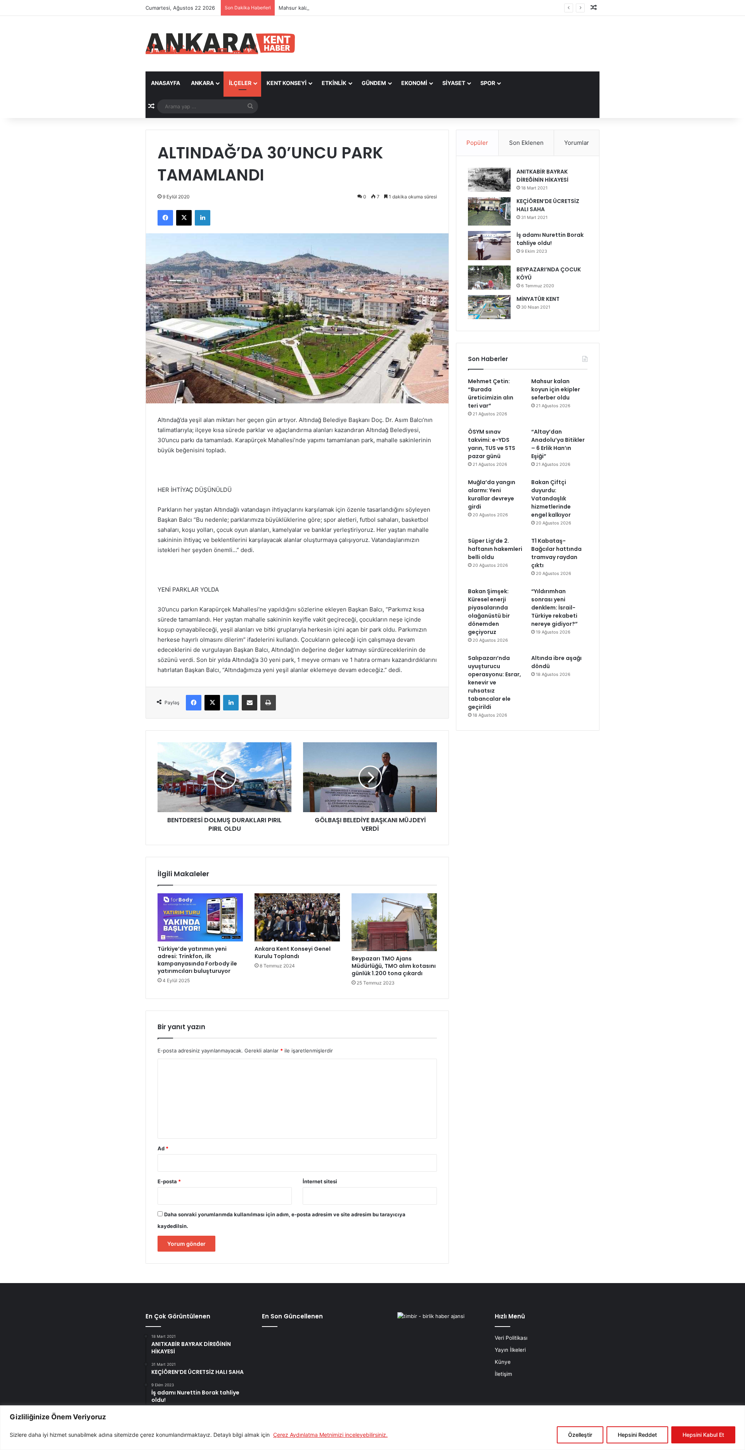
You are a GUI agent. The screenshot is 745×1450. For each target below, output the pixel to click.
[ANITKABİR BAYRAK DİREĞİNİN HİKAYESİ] (489, 180)
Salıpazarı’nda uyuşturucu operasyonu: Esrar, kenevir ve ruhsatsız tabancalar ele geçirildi (494, 682)
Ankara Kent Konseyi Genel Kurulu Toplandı (293, 952)
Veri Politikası (511, 1338)
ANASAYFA (165, 83)
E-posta (169, 1181)
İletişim (503, 1374)
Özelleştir (580, 1434)
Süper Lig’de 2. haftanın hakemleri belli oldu (495, 549)
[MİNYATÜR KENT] (489, 307)
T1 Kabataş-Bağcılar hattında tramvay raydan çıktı (556, 553)
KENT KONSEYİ (287, 83)
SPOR (487, 83)
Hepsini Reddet (637, 1434)
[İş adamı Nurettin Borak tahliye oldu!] (489, 245)
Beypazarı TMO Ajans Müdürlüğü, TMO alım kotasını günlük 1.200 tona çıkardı (394, 966)
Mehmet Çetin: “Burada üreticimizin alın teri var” (490, 393)
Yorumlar (576, 142)
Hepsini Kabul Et (703, 1434)
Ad (163, 1148)
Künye (503, 1362)
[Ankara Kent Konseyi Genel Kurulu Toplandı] (297, 917)
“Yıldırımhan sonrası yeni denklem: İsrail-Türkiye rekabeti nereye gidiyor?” (554, 607)
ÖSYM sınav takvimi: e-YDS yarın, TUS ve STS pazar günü (491, 444)
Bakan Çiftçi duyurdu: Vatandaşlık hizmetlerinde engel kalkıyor (551, 498)
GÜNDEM (374, 83)
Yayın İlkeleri (510, 1350)
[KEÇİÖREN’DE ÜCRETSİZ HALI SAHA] (489, 211)
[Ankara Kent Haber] (220, 43)
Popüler (477, 142)
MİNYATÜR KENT (538, 299)
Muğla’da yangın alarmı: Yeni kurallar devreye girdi (491, 494)
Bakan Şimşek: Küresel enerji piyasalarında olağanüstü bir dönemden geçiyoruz (489, 611)
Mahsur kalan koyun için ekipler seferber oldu (334, 8)
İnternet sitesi (320, 1181)
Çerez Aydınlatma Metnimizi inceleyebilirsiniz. (330, 1434)
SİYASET (453, 83)
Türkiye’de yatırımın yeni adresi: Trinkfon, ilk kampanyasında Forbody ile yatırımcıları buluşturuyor (197, 960)
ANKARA (202, 83)
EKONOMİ (414, 83)
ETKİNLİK (334, 83)
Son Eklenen (526, 142)
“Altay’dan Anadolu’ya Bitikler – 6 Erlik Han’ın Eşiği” (558, 444)
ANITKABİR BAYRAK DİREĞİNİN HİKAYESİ (542, 176)
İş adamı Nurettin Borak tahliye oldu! (550, 239)
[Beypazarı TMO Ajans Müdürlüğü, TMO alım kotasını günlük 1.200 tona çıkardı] (394, 922)
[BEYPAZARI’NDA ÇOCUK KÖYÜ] (489, 278)
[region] (372, 1427)
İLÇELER (240, 83)
